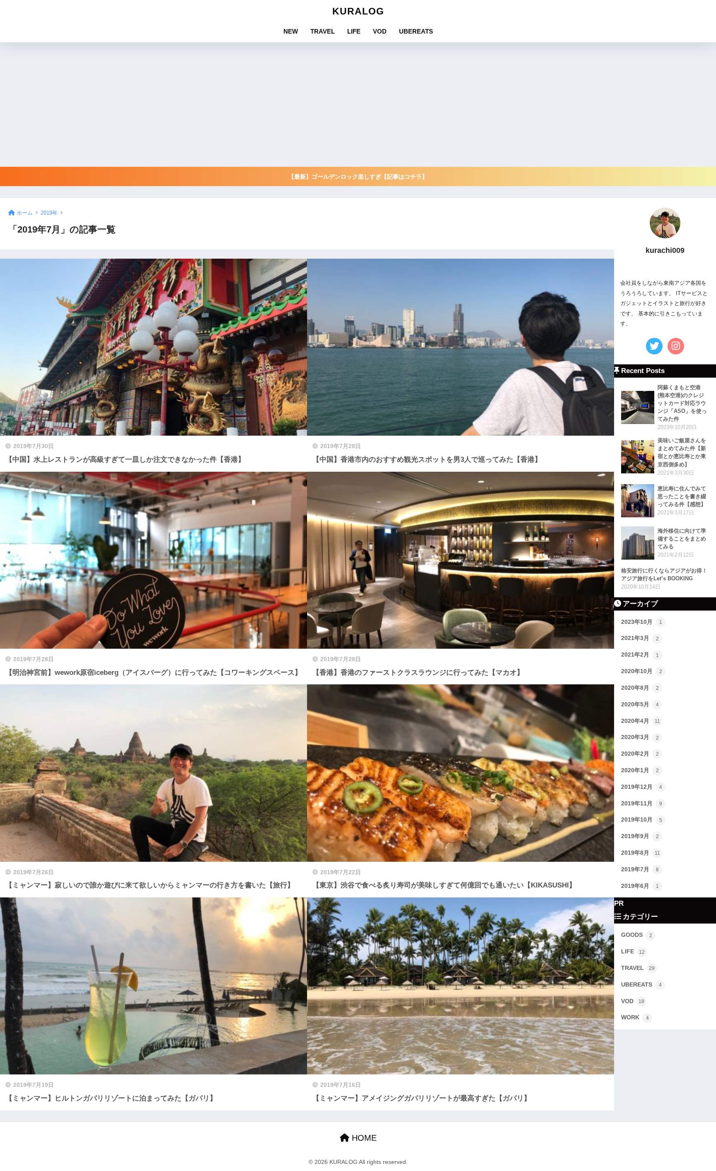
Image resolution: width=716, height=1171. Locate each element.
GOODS (636, 934)
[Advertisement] (358, 104)
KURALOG (358, 11)
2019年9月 (640, 836)
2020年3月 (640, 737)
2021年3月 (640, 638)
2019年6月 (640, 885)
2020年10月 (641, 671)
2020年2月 (640, 753)
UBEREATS (416, 31)
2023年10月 (641, 621)
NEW (290, 31)
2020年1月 (640, 770)
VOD (380, 31)
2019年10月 (641, 819)
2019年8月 (640, 852)
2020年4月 (640, 721)
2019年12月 (641, 786)
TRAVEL (322, 31)
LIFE (353, 31)
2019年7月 (640, 869)
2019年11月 (641, 803)
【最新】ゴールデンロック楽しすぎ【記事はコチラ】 (358, 176)
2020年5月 (640, 704)
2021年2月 (640, 654)
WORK (635, 1017)
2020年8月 (640, 687)
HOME (363, 1137)
